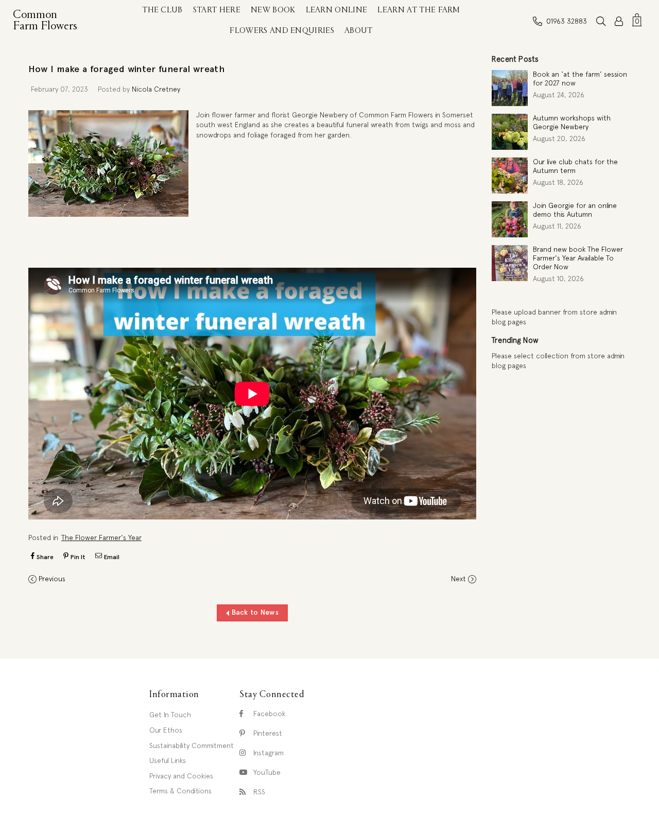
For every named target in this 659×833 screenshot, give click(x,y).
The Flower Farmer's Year (101, 537)
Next (458, 579)
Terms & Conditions (180, 791)
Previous (52, 579)
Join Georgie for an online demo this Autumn (575, 209)
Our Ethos (165, 730)
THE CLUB (162, 10)
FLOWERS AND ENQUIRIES (282, 31)
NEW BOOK (273, 10)
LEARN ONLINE (337, 10)
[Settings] (619, 21)
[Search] (601, 21)
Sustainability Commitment (191, 745)
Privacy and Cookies (181, 776)
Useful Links (167, 760)
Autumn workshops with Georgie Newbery (572, 122)
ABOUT (358, 31)
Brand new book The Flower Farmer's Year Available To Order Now (578, 258)
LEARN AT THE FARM (418, 10)
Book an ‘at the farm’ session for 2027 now (580, 78)
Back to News (254, 612)
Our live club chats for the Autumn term (575, 166)
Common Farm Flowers (47, 20)
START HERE (216, 10)
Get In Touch (170, 714)
